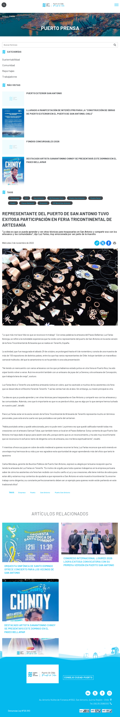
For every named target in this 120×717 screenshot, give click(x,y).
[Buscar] (115, 44)
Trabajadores (9, 76)
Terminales (14, 198)
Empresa (43, 203)
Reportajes (8, 70)
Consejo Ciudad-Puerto (78, 677)
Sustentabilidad (11, 59)
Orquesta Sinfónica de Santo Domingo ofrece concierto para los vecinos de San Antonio (29, 569)
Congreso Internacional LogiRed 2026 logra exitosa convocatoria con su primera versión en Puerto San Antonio (89, 562)
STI (26, 198)
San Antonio (39, 198)
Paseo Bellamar (28, 203)
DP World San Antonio (61, 203)
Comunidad (8, 65)
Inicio (4, 16)
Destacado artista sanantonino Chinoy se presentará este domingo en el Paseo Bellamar (29, 628)
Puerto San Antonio (77, 198)
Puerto (13, 203)
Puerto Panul (96, 198)
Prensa (12, 16)
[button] (97, 243)
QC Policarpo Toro (56, 198)
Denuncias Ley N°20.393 (19, 711)
